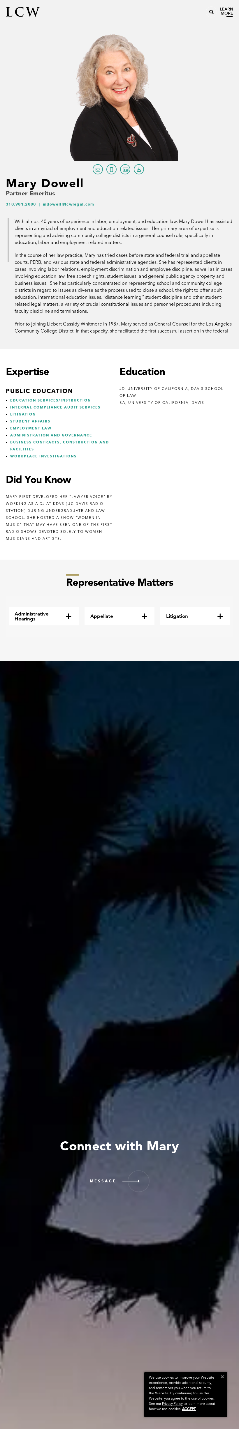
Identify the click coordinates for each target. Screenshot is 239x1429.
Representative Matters (119, 582)
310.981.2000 (21, 204)
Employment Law (31, 428)
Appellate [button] (101, 616)
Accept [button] (189, 1409)
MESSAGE (103, 1181)
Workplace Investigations (43, 456)
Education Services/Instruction (50, 400)
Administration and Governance (51, 435)
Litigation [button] (177, 616)
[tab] (44, 616)
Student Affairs (30, 421)
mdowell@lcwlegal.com (68, 204)
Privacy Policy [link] (172, 1403)
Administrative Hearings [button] (32, 616)
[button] (222, 1376)
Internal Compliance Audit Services (55, 407)
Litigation (23, 414)
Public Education (39, 391)
